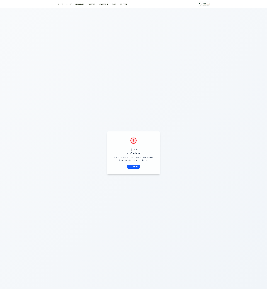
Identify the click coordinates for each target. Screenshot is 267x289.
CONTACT (123, 4)
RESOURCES (79, 4)
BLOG (114, 4)
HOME (60, 4)
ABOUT (69, 4)
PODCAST (91, 4)
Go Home (135, 167)
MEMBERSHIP (103, 4)
